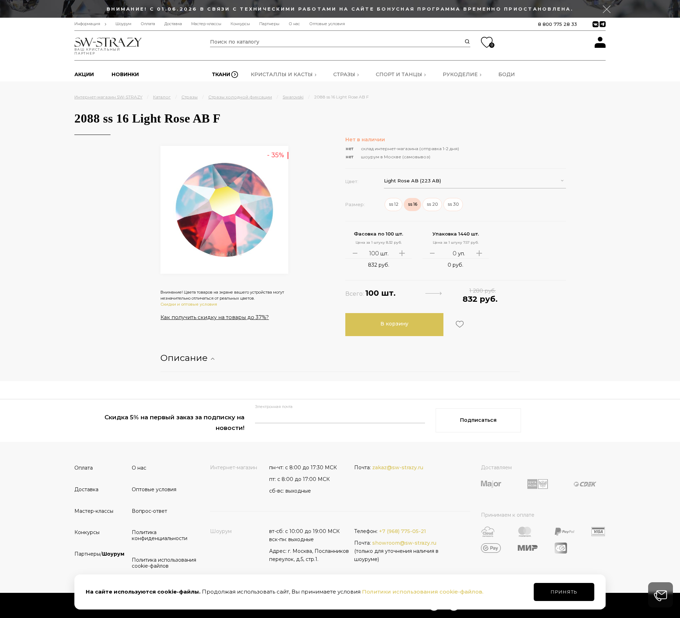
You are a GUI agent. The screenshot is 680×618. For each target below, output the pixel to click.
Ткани (221, 74)
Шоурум (123, 24)
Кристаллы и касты (282, 74)
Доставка (173, 24)
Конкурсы (240, 24)
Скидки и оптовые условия (188, 304)
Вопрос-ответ (149, 511)
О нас (294, 24)
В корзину (394, 324)
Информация (87, 24)
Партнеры (269, 24)
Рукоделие (460, 74)
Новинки (125, 74)
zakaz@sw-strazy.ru (397, 467)
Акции (84, 74)
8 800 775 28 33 (557, 24)
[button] (475, 180)
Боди (506, 74)
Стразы (344, 74)
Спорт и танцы (399, 74)
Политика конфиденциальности (158, 535)
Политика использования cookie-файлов (158, 563)
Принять (564, 592)
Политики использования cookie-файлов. (422, 591)
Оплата (148, 24)
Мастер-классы (206, 24)
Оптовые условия (327, 24)
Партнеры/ (99, 554)
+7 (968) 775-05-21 (402, 531)
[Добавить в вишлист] (459, 324)
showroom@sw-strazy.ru (404, 543)
